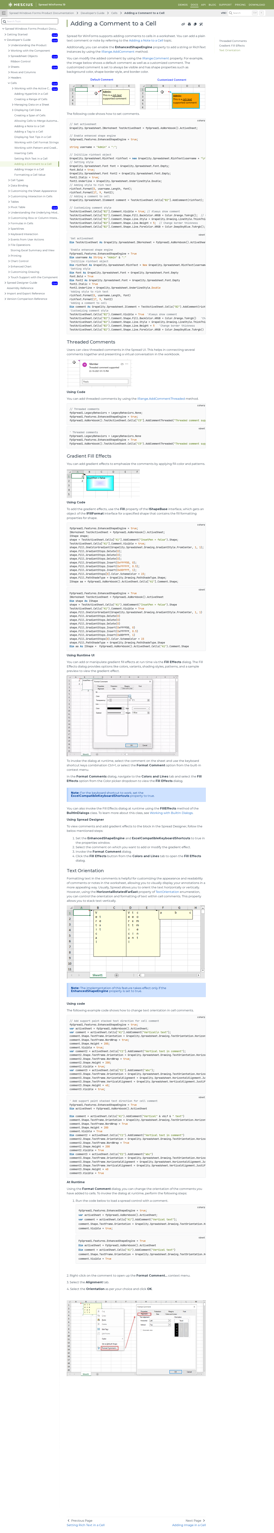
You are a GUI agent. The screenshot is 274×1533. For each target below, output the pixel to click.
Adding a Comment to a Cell (144, 13)
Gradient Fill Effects (232, 45)
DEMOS (183, 4)
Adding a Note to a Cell (146, 40)
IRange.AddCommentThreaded (161, 398)
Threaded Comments (233, 41)
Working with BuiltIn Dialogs (171, 813)
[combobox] (29, 21)
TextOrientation (167, 892)
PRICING (240, 4)
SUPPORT (225, 4)
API (203, 4)
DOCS (194, 4)
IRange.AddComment (118, 51)
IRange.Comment (155, 58)
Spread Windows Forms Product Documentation (41, 13)
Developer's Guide (92, 13)
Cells (114, 13)
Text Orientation (229, 50)
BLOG (212, 4)
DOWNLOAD (257, 4)
